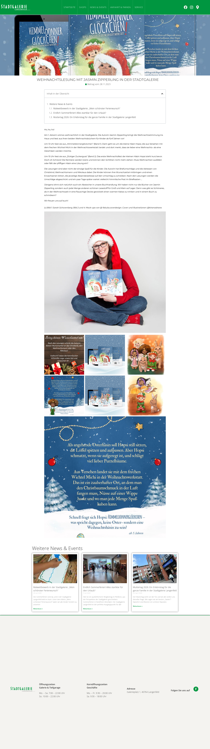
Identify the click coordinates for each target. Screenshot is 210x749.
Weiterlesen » (38, 609)
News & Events (98, 7)
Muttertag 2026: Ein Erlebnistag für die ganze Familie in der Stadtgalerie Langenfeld (94, 117)
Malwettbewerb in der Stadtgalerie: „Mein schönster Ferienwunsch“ (86, 108)
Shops (82, 7)
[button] (162, 94)
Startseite (69, 7)
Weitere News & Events (60, 104)
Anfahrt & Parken (120, 7)
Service (139, 7)
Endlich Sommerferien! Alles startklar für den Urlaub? (79, 112)
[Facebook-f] (195, 689)
